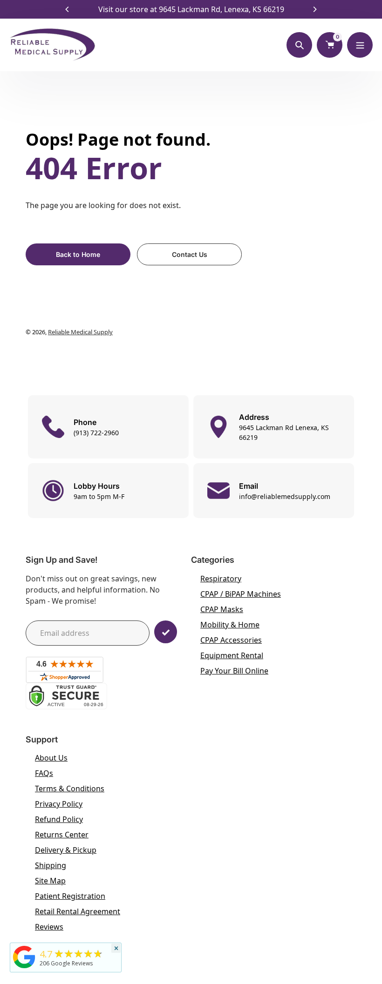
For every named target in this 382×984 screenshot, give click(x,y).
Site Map (50, 881)
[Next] (314, 9)
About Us (51, 758)
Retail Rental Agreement (77, 911)
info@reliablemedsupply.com (284, 496)
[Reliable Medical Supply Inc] (24, 968)
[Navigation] (360, 45)
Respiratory (220, 578)
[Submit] (165, 631)
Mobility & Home (229, 625)
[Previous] (67, 9)
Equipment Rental (231, 655)
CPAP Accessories (231, 640)
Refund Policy (59, 819)
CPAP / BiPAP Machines (240, 594)
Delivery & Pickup (65, 850)
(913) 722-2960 (96, 432)
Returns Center (62, 834)
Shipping (50, 865)
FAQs (44, 773)
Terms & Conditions (69, 788)
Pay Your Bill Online (234, 671)
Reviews (49, 927)
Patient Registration (70, 896)
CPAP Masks (221, 609)
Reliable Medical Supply (80, 332)
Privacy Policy (58, 804)
